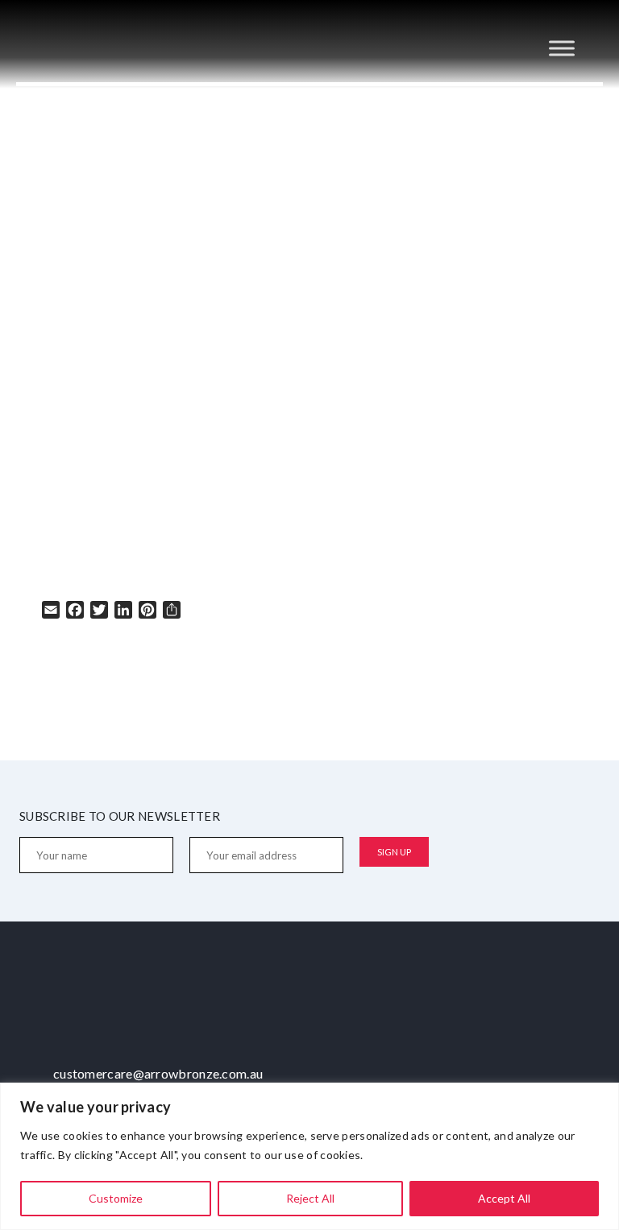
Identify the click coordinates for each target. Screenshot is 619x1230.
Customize (116, 1198)
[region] (309, 1156)
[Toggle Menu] (562, 48)
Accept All (504, 1198)
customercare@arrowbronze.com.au (158, 1073)
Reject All (310, 1198)
